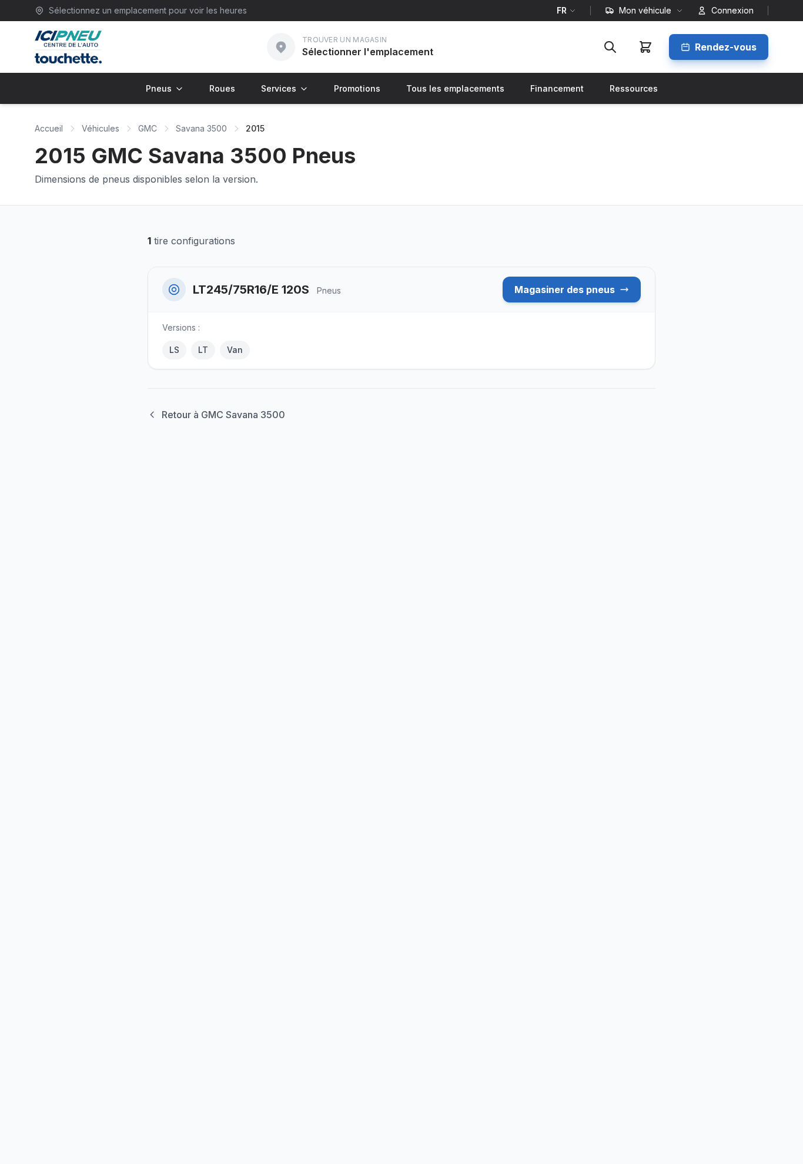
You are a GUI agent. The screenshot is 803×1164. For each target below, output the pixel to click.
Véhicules (100, 128)
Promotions (357, 88)
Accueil (49, 128)
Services (278, 88)
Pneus (159, 88)
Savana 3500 (201, 128)
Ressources (634, 88)
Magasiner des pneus (564, 289)
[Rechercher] (610, 47)
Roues (222, 88)
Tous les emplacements (455, 88)
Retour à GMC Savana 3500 (223, 414)
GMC (147, 128)
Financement (557, 88)
